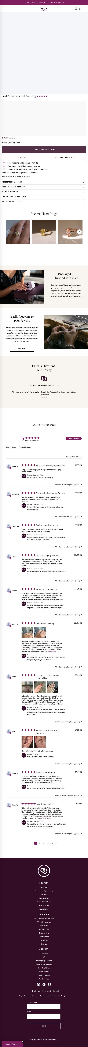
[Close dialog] (83, 496)
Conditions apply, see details (65, 545)
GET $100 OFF (65, 539)
